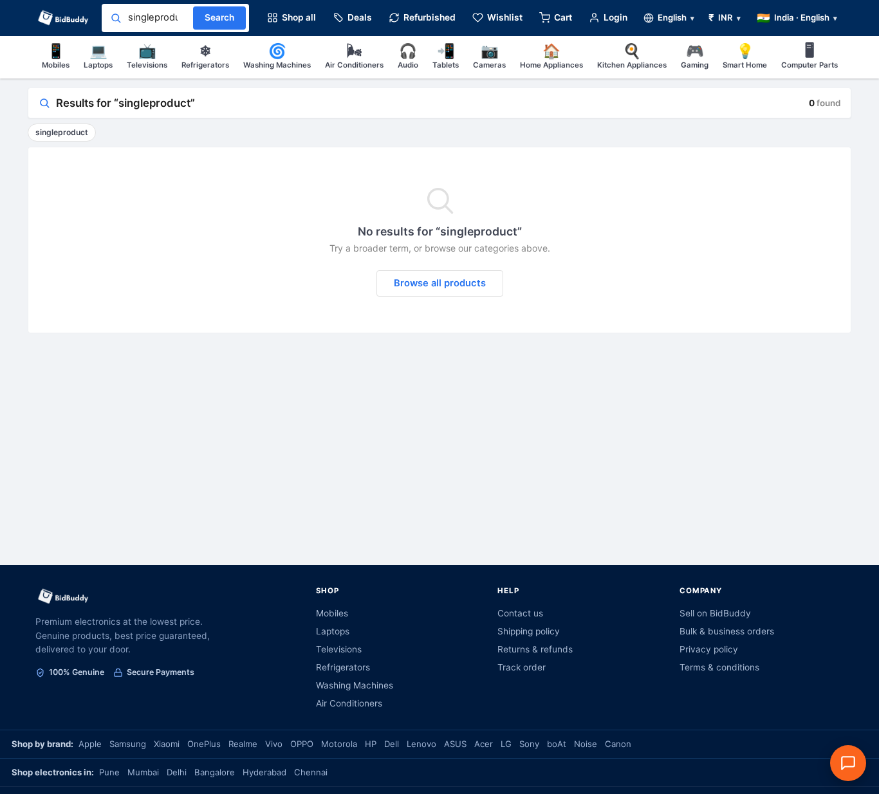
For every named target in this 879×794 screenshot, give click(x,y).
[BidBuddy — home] (63, 18)
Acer (483, 744)
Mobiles (55, 55)
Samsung (127, 744)
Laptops (98, 55)
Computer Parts (809, 55)
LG (506, 744)
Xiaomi (167, 744)
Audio (408, 55)
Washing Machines (277, 55)
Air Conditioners (354, 55)
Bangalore (214, 772)
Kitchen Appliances (632, 55)
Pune (109, 772)
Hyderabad (264, 772)
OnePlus (204, 744)
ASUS (455, 744)
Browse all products (440, 283)
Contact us (520, 613)
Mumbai (143, 772)
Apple (90, 744)
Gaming (694, 55)
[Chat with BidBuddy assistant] (848, 763)
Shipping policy (528, 631)
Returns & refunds (535, 649)
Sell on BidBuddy (715, 613)
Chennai (311, 772)
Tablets (445, 55)
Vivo (273, 744)
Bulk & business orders (727, 631)
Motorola (339, 744)
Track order (521, 667)
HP (370, 744)
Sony (529, 744)
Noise (585, 744)
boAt (556, 744)
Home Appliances (551, 55)
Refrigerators (205, 55)
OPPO (301, 744)
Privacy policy (709, 649)
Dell (391, 744)
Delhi (177, 772)
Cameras (489, 55)
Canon (618, 744)
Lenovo (421, 744)
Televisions (147, 55)
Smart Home (745, 55)
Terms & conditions (719, 667)
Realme (242, 744)
